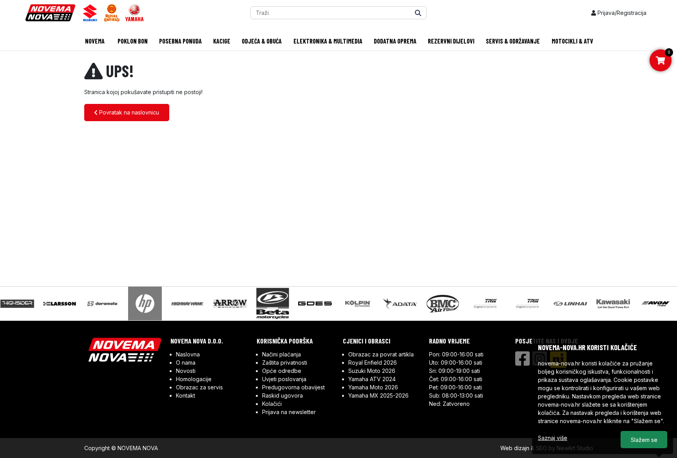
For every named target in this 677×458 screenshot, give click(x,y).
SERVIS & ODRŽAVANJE (513, 41)
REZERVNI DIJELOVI (451, 41)
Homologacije (194, 379)
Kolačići (272, 403)
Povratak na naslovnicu (128, 112)
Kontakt (185, 395)
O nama (185, 362)
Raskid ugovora (282, 395)
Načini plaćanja (281, 354)
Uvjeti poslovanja (284, 379)
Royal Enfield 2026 (372, 362)
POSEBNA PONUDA (180, 41)
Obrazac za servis (199, 387)
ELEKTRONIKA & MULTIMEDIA (327, 41)
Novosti (185, 370)
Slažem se (644, 439)
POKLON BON (132, 41)
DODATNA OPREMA (395, 41)
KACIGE (221, 41)
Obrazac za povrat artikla (381, 354)
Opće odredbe (281, 370)
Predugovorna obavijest (293, 387)
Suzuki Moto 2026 (371, 370)
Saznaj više (552, 437)
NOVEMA (94, 41)
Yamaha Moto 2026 (373, 387)
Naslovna (188, 354)
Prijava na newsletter (289, 412)
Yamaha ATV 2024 (372, 379)
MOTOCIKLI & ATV (572, 41)
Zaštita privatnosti (284, 362)
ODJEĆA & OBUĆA (262, 41)
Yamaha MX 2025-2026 (378, 395)
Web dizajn (514, 448)
